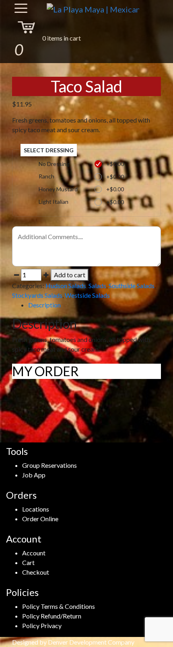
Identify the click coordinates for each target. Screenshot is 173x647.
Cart (28, 562)
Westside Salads (87, 295)
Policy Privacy (42, 625)
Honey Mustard (58, 189)
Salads (97, 285)
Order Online (40, 518)
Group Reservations (49, 465)
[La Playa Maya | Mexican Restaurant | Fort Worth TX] (93, 8)
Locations (35, 509)
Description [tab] (44, 305)
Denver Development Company (91, 642)
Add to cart (69, 274)
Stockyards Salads (37, 295)
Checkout (35, 572)
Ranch (46, 176)
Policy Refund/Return (51, 616)
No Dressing (54, 163)
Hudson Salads (65, 285)
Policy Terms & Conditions (58, 606)
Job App (33, 475)
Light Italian (53, 201)
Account (33, 553)
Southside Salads (131, 285)
